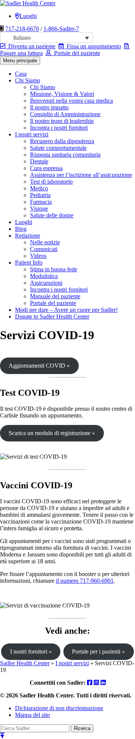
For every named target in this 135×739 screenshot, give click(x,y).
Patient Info (28, 262)
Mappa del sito (32, 715)
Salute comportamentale (58, 148)
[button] (46, 37)
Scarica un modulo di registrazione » (52, 433)
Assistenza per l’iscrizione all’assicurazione (81, 175)
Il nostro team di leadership (62, 121)
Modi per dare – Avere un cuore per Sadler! (66, 310)
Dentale (39, 161)
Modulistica (44, 276)
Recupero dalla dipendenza (62, 141)
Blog (21, 229)
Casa (21, 73)
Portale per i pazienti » (98, 651)
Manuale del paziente (55, 296)
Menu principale (20, 60)
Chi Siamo (27, 80)
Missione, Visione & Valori (62, 94)
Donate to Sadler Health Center (52, 316)
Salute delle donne (52, 215)
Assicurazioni (46, 283)
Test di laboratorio (51, 181)
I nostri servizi (31, 134)
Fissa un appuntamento (92, 46)
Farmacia (41, 202)
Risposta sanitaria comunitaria (65, 154)
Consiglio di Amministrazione (65, 114)
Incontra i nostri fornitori (59, 127)
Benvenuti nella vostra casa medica (71, 100)
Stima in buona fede (53, 269)
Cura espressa (46, 168)
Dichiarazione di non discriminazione (59, 708)
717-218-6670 (22, 28)
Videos (38, 256)
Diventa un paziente (30, 46)
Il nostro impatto (49, 107)
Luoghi (28, 16)
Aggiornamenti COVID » (39, 365)
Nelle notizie (45, 242)
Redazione (27, 235)
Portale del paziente (75, 53)
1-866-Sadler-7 (61, 28)
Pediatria (40, 195)
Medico (39, 188)
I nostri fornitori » (31, 651)
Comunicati (43, 249)
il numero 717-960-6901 (85, 580)
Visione (39, 208)
